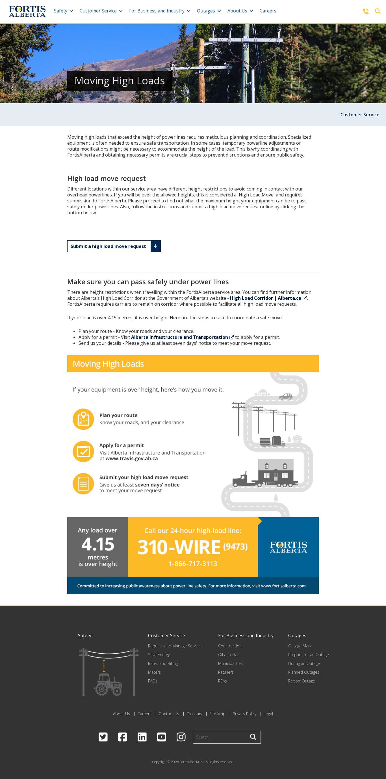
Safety (60, 11)
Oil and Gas (228, 654)
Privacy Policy (244, 714)
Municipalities (230, 663)
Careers (268, 11)
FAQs (152, 681)
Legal (268, 714)
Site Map (217, 714)
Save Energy (159, 654)
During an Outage (304, 663)
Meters (154, 672)
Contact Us (169, 714)
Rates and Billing (163, 663)
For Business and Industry (157, 11)
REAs (222, 681)
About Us (237, 11)
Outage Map (299, 646)
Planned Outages (303, 672)
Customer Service (98, 11)
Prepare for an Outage (308, 654)
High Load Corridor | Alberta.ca (265, 298)
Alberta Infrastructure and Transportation (179, 337)
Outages (206, 11)
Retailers (226, 672)
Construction (230, 646)
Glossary (194, 714)
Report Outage (301, 681)
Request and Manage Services (175, 646)
